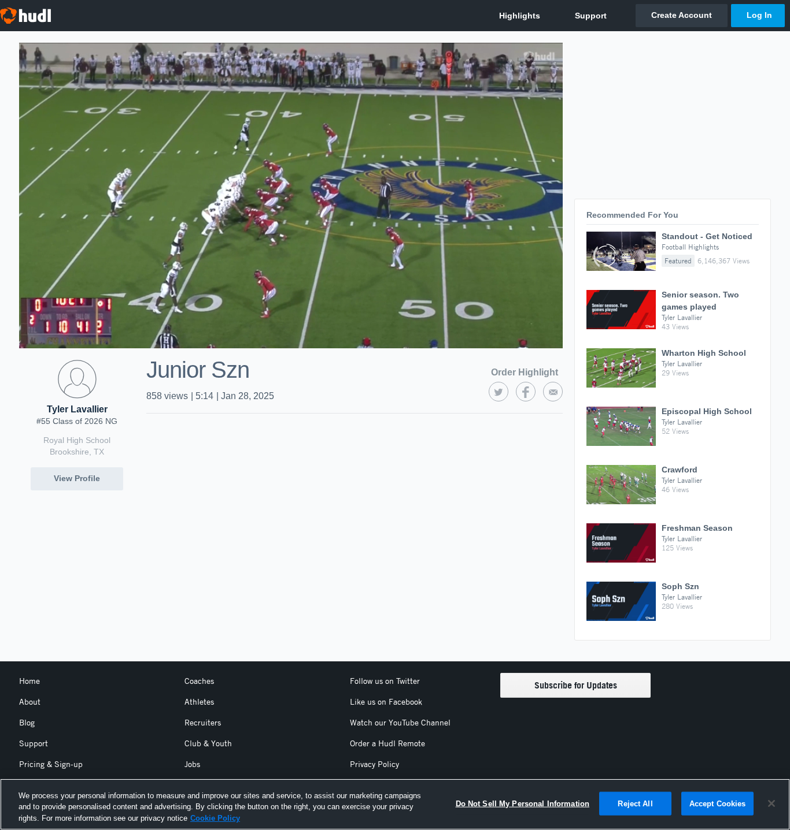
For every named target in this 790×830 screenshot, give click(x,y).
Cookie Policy (215, 818)
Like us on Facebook (386, 701)
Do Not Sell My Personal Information (523, 803)
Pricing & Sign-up (51, 764)
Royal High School (76, 440)
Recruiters (202, 722)
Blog (27, 722)
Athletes (199, 701)
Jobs (192, 764)
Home (29, 681)
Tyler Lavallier (77, 409)
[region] (395, 804)
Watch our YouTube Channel (400, 722)
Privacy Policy (374, 764)
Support (33, 743)
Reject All (635, 803)
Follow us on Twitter (385, 681)
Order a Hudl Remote (387, 743)
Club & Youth (208, 743)
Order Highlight (524, 372)
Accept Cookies (717, 803)
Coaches (199, 681)
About (29, 701)
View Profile (77, 478)
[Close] (771, 803)
